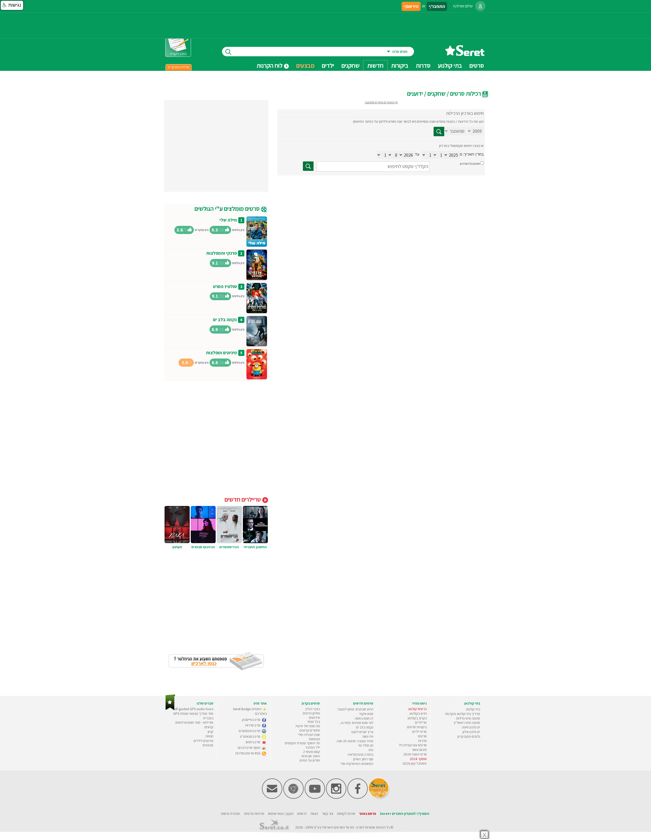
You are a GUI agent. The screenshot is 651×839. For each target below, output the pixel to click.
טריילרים (421, 722)
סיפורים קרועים (310, 730)
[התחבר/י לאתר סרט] (480, 6)
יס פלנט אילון (471, 732)
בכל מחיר (313, 721)
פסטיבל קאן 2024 (414, 763)
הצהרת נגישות (230, 813)
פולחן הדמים (311, 713)
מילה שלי (228, 220)
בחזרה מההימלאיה (360, 754)
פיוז (370, 750)
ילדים (328, 65)
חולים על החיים (310, 760)
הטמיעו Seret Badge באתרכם (250, 711)
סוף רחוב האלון (363, 759)
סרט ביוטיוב (253, 742)
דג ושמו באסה (364, 718)
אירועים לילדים (203, 740)
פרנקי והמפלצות (221, 253)
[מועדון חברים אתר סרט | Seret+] (272, 798)
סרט (359, 827)
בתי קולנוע (473, 709)
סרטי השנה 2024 (415, 754)
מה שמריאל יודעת (307, 726)
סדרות (422, 740)
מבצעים (305, 65)
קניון (210, 731)
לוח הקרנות (270, 65)
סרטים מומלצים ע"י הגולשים (228, 208)
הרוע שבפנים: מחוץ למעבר (355, 709)
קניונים (208, 727)
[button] (12, 5)
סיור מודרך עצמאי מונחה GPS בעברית (193, 715)
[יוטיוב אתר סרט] (315, 798)
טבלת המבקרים (178, 67)
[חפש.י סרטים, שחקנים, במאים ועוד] (227, 51)
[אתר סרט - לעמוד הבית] (170, 709)
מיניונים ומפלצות (221, 352)
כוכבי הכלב (312, 709)
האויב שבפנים (311, 756)
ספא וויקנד (366, 713)
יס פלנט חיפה (471, 727)
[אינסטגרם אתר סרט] (336, 798)
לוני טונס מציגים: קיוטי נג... (356, 722)
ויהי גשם (368, 736)
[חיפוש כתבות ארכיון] (439, 131)
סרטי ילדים (419, 731)
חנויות (209, 736)
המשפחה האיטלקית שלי (357, 763)
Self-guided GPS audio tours (192, 709)
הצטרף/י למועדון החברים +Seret (404, 813)
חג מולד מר (365, 745)
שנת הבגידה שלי (309, 734)
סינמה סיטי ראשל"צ (467, 722)
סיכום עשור (419, 749)
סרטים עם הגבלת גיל (413, 745)
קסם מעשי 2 (311, 751)
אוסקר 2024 (418, 759)
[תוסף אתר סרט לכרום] (293, 798)
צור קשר (327, 813)
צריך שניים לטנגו (362, 732)
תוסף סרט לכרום (249, 747)
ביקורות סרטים (417, 727)
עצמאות (314, 739)
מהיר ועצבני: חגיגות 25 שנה (355, 741)
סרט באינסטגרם (250, 730)
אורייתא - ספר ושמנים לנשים (194, 722)
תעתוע (177, 547)
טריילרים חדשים (243, 499)
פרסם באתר (367, 813)
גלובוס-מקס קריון (468, 736)
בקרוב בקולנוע (417, 718)
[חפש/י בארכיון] (308, 166)
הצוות (314, 813)
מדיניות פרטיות (254, 813)
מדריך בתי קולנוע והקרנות (462, 713)
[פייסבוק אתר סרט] (357, 798)
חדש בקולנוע (418, 713)
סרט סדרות (253, 725)
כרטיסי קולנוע (417, 709)
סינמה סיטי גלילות (468, 718)
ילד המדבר (312, 747)
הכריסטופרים (229, 547)
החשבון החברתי (255, 547)
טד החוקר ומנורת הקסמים (302, 743)
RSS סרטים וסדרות (248, 753)
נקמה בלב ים (225, 319)
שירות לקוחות (346, 813)
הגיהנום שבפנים (203, 547)
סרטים (422, 736)
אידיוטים (314, 717)
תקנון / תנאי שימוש (280, 813)
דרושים (302, 813)
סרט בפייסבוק (251, 719)
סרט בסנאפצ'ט (250, 736)
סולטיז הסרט (225, 286)
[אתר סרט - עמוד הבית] (464, 54)
